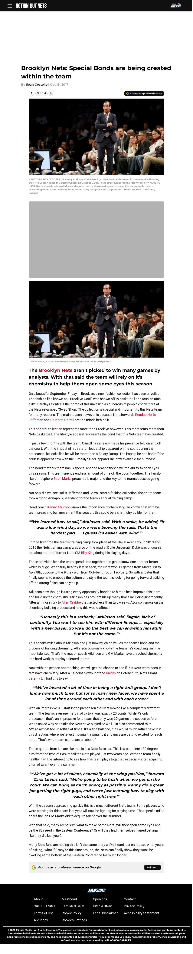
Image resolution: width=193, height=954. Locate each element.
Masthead (69, 899)
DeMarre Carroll (62, 420)
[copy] (51, 93)
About (38, 899)
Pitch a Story (102, 906)
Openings (100, 899)
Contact (130, 899)
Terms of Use (44, 913)
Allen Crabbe (71, 602)
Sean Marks (62, 479)
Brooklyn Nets (55, 370)
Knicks (111, 673)
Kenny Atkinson (59, 507)
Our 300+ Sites (45, 906)
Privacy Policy (134, 906)
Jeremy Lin (37, 678)
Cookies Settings (74, 920)
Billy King (87, 553)
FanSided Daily (73, 906)
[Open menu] (10, 5)
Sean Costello (36, 84)
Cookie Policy (72, 913)
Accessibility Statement (141, 913)
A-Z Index (41, 920)
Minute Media (24, 930)
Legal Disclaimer (105, 913)
